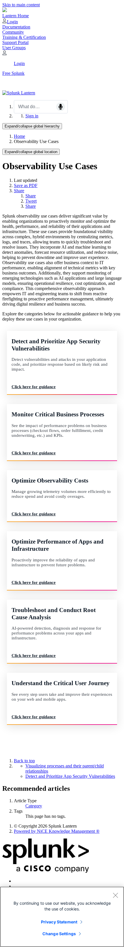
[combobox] (41, 106)
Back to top (24, 760)
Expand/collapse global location (31, 152)
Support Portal (15, 42)
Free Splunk (13, 73)
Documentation (16, 26)
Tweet (31, 201)
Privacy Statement (59, 921)
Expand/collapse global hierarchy (32, 126)
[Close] (115, 895)
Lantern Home (15, 15)
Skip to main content (21, 4)
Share (19, 190)
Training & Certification (24, 37)
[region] (62, 917)
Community (13, 32)
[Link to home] (18, 92)
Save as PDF (25, 185)
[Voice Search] (60, 106)
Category (33, 805)
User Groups (14, 47)
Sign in (31, 115)
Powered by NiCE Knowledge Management (56, 831)
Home (19, 136)
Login (12, 21)
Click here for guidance (34, 386)
